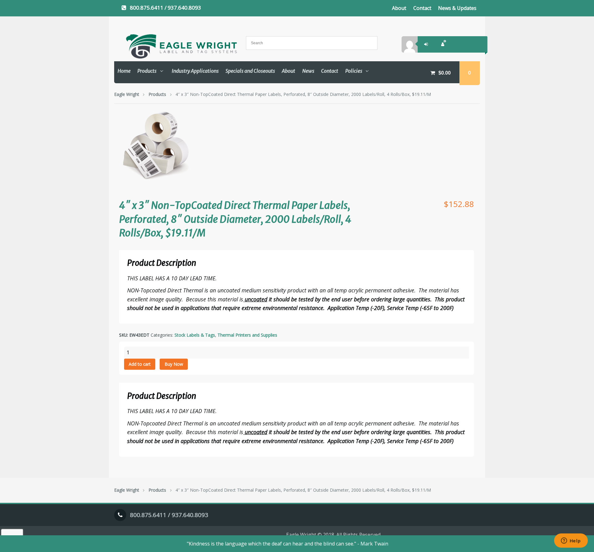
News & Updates (457, 8)
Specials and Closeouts (250, 71)
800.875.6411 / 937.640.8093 (165, 7)
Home (124, 71)
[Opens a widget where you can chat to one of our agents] (571, 541)
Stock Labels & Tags (194, 335)
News (308, 71)
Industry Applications (195, 71)
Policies (353, 71)
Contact (422, 8)
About (399, 8)
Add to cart (140, 364)
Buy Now (174, 364)
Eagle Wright (126, 94)
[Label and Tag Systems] (174, 46)
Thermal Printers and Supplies (247, 335)
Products (147, 71)
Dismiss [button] (398, 543)
